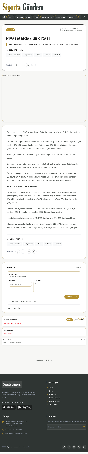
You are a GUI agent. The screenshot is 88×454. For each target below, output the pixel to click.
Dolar (48, 55)
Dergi (11, 17)
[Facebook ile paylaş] (17, 65)
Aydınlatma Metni (54, 394)
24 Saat (69, 319)
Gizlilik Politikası (54, 391)
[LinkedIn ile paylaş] (28, 65)
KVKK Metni (53, 397)
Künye (51, 384)
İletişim (51, 380)
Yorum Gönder (72, 297)
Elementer (72, 17)
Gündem (20, 17)
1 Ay (82, 319)
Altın (39, 55)
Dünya (28, 17)
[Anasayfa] (4, 17)
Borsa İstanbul (14, 55)
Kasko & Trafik (47, 17)
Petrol (57, 55)
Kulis (36, 17)
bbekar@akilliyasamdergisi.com (16, 426)
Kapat (83, 340)
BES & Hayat (60, 17)
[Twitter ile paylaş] (22, 65)
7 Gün (77, 319)
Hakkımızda (52, 387)
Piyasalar (28, 55)
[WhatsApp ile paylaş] (33, 65)
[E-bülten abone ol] (84, 420)
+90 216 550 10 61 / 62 (13, 422)
